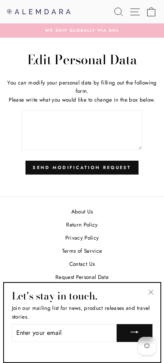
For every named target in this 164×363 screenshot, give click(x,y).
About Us (82, 211)
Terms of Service (82, 251)
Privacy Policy (82, 238)
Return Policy (82, 225)
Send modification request (82, 167)
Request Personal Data (82, 277)
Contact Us (82, 264)
